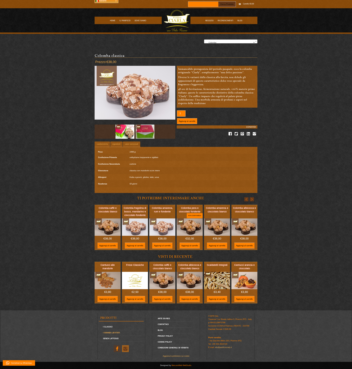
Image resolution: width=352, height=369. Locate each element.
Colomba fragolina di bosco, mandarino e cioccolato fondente (135, 211)
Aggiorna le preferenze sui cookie (176, 356)
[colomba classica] (125, 132)
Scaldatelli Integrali (217, 265)
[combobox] (230, 41)
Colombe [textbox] (230, 42)
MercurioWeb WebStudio (181, 365)
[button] (19, 363)
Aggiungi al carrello (187, 121)
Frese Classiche (135, 265)
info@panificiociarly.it (223, 347)
